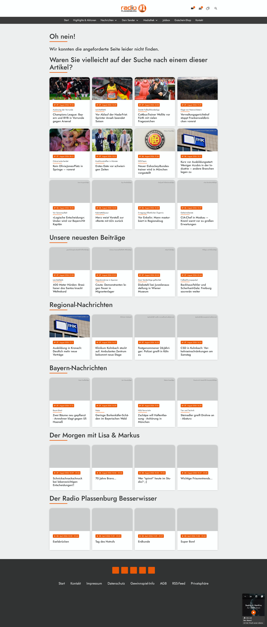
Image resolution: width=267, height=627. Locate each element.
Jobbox (166, 20)
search (216, 8)
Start (66, 20)
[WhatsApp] (52, 8)
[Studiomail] (69, 8)
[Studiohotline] (75, 8)
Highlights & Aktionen (84, 20)
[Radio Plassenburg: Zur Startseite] (134, 8)
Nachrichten (107, 20)
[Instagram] (63, 8)
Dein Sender (128, 20)
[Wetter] (208, 8)
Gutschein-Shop (182, 20)
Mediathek (148, 20)
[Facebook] (58, 8)
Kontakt (199, 20)
